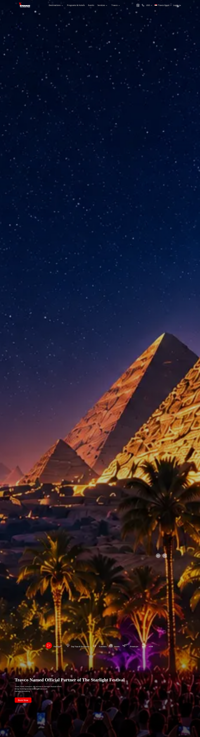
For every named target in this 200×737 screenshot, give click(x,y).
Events (91, 5)
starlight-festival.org (22, 691)
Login (175, 5)
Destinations (55, 5)
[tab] (53, 646)
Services (101, 5)
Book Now (23, 700)
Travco (114, 5)
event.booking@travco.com (37, 689)
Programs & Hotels (76, 5)
